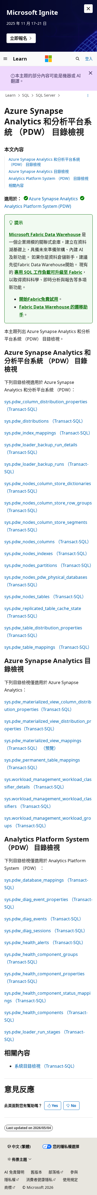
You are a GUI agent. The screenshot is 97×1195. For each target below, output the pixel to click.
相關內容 (16, 185)
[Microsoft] (48, 58)
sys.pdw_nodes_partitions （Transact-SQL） (49, 565)
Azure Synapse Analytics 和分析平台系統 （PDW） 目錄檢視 (44, 162)
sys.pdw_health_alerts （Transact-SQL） (45, 942)
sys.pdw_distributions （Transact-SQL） (44, 421)
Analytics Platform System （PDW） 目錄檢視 (48, 178)
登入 (89, 58)
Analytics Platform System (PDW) (37, 206)
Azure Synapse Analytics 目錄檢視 (39, 171)
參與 (74, 1172)
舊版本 (36, 1172)
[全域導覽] (5, 59)
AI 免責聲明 (14, 1172)
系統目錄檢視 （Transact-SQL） (46, 1066)
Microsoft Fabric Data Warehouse (45, 234)
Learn (10, 95)
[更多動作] (88, 95)
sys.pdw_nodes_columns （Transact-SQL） (47, 542)
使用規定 (70, 1179)
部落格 (54, 1172)
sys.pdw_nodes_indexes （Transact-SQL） (46, 553)
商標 (8, 1187)
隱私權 (10, 1179)
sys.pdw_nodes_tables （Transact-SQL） (45, 597)
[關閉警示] (88, 8)
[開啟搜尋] (77, 59)
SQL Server (46, 95)
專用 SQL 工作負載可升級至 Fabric (48, 272)
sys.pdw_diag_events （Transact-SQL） (44, 919)
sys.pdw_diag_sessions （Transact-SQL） (46, 931)
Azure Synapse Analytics (53, 199)
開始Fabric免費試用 (38, 299)
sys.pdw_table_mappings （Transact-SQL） (48, 647)
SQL (25, 95)
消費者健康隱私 (39, 1179)
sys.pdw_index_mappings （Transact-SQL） (48, 433)
